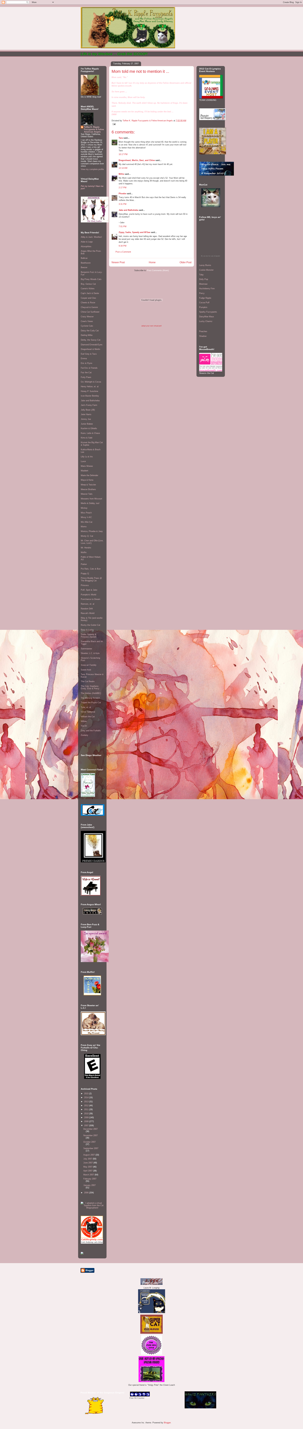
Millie (121, 174)
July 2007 (88, 1159)
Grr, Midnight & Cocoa (91, 382)
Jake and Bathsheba (128, 210)
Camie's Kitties (88, 288)
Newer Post (118, 262)
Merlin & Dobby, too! (90, 503)
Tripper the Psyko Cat (91, 702)
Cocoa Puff (204, 302)
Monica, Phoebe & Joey (92, 531)
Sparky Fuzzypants (208, 312)
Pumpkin (203, 307)
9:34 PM (122, 246)
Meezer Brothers (88, 489)
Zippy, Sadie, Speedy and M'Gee (134, 232)
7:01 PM (122, 226)
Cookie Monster (206, 270)
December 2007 (90, 1129)
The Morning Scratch (90, 698)
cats (212, 256)
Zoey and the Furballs (91, 730)
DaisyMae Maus (206, 316)
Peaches (203, 331)
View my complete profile (92, 169)
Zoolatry (84, 735)
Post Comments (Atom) (158, 270)
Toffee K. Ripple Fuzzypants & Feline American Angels (94, 129)
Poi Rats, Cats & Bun (91, 569)
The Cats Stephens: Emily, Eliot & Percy (90, 687)
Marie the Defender (89, 475)
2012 (86, 1105)
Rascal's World (87, 613)
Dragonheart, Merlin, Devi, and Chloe (137, 160)
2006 (86, 1192)
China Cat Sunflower (90, 312)
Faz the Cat (86, 372)
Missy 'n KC (86, 517)
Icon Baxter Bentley (90, 396)
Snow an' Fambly (88, 665)
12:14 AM (123, 168)
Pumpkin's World (88, 594)
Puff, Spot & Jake (89, 590)
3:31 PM (122, 204)
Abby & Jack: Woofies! (91, 237)
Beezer (84, 267)
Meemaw (203, 284)
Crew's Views (87, 321)
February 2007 (89, 1179)
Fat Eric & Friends (89, 368)
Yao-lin (84, 726)
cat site (205, 256)
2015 (86, 1093)
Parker (84, 564)
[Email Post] (114, 124)
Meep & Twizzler (88, 484)
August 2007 (89, 1155)
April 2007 (88, 1171)
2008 (86, 1121)
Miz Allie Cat (86, 522)
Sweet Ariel (86, 670)
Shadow (202, 336)
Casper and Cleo (88, 298)
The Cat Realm (88, 681)
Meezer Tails (86, 494)
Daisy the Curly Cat (90, 330)
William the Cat (88, 716)
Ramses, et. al (87, 604)
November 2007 (90, 1135)
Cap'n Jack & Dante (90, 293)
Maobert (84, 470)
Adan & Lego (87, 242)
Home (152, 262)
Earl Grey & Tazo (89, 354)
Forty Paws (86, 377)
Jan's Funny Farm (89, 405)
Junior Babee (87, 424)
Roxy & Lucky (87, 630)
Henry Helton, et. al (89, 386)
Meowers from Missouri (91, 498)
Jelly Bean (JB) (88, 410)
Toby (201, 274)
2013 (86, 1101)
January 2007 (89, 1185)
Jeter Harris (86, 414)
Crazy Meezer (87, 316)
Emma (84, 358)
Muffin (83, 552)
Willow (84, 721)
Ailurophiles (86, 246)
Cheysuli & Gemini (89, 307)
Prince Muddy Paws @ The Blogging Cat (91, 579)
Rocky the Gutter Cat (90, 625)
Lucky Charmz (205, 321)
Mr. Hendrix (86, 547)
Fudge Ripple (205, 298)
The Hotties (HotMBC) (91, 693)
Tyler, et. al (86, 707)
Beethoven (86, 263)
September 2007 (90, 1148)
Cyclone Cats (87, 326)
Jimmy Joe (86, 419)
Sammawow (86, 648)
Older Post (185, 262)
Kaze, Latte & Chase (90, 433)
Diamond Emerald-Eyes (91, 344)
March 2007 (89, 1174)
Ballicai (84, 258)
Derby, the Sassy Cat (90, 340)
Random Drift (87, 608)
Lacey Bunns (205, 265)
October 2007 (89, 1142)
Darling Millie (86, 335)
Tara (121, 138)
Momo (83, 526)
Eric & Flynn (86, 363)
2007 (86, 1125)
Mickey (84, 508)
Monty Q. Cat (87, 536)
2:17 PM (122, 187)
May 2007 (88, 1167)
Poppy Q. (85, 573)
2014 (86, 1097)
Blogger (167, 1422)
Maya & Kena (87, 480)
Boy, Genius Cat (88, 284)
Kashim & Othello (89, 428)
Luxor (83, 461)
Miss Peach (86, 513)
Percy (202, 293)
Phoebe (122, 193)
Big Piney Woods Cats (91, 279)
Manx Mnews (87, 466)
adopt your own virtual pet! (151, 326)
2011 (86, 1109)
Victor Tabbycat (88, 712)
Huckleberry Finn (207, 288)
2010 (86, 1113)
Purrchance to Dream (90, 599)
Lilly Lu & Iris (87, 456)
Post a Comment (123, 252)
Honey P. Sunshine (89, 391)
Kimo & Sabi (86, 438)
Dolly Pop (203, 279)
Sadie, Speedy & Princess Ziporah (88, 635)
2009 (86, 1117)
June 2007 (88, 1163)
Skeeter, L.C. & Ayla (90, 653)
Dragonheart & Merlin (90, 349)
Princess (85, 585)
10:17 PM (123, 154)
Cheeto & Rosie (88, 302)
